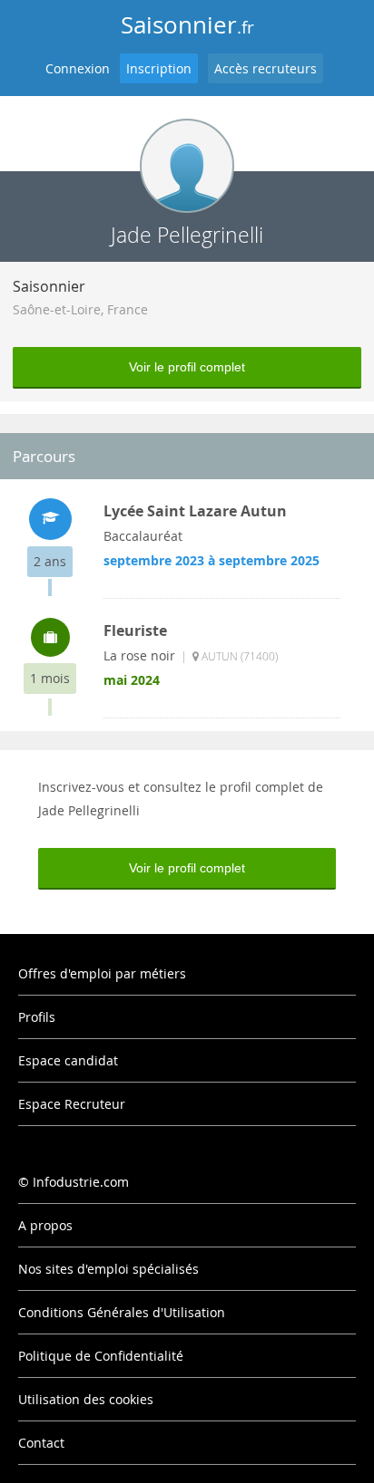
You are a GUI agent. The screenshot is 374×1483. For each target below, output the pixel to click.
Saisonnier (187, 25)
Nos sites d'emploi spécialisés (108, 1268)
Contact (41, 1442)
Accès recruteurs (265, 68)
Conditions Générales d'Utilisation (121, 1312)
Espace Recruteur (71, 1103)
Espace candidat (68, 1060)
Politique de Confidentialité (100, 1355)
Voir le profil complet (187, 367)
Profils (36, 1017)
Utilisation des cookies (85, 1399)
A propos (45, 1225)
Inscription (159, 68)
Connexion (77, 68)
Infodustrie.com (81, 1181)
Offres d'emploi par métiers (102, 973)
